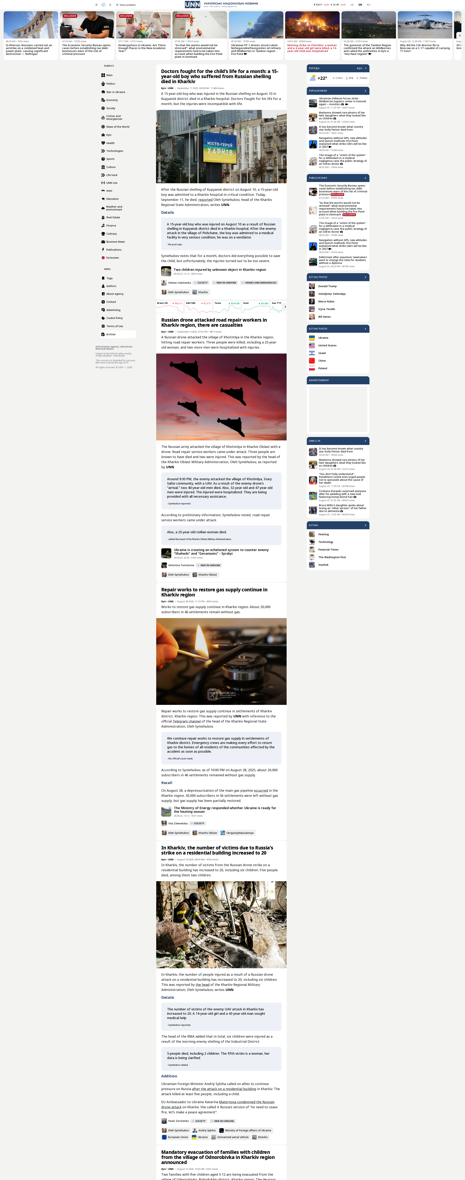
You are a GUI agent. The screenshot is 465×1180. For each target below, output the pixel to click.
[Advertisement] (338, 409)
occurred (261, 790)
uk (352, 4)
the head (202, 984)
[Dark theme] (110, 4)
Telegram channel (187, 721)
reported (205, 199)
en (360, 4)
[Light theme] (96, 4)
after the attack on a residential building (224, 1089)
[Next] (460, 35)
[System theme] (103, 4)
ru (368, 4)
